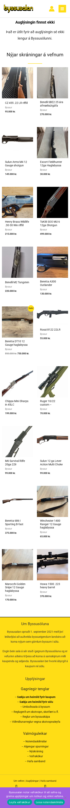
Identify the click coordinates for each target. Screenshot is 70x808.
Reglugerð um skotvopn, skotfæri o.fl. (36, 711)
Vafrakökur (36, 756)
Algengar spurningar (36, 746)
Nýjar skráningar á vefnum (35, 54)
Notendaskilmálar (36, 741)
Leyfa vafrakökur (19, 802)
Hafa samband (36, 761)
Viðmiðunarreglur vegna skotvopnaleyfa (36, 721)
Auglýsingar (32, 781)
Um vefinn (19, 781)
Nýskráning (36, 751)
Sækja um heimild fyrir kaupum (36, 697)
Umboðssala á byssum (36, 706)
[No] (65, 798)
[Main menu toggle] (62, 8)
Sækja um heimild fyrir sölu (36, 701)
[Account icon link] (52, 9)
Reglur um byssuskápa (36, 716)
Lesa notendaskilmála (49, 802)
